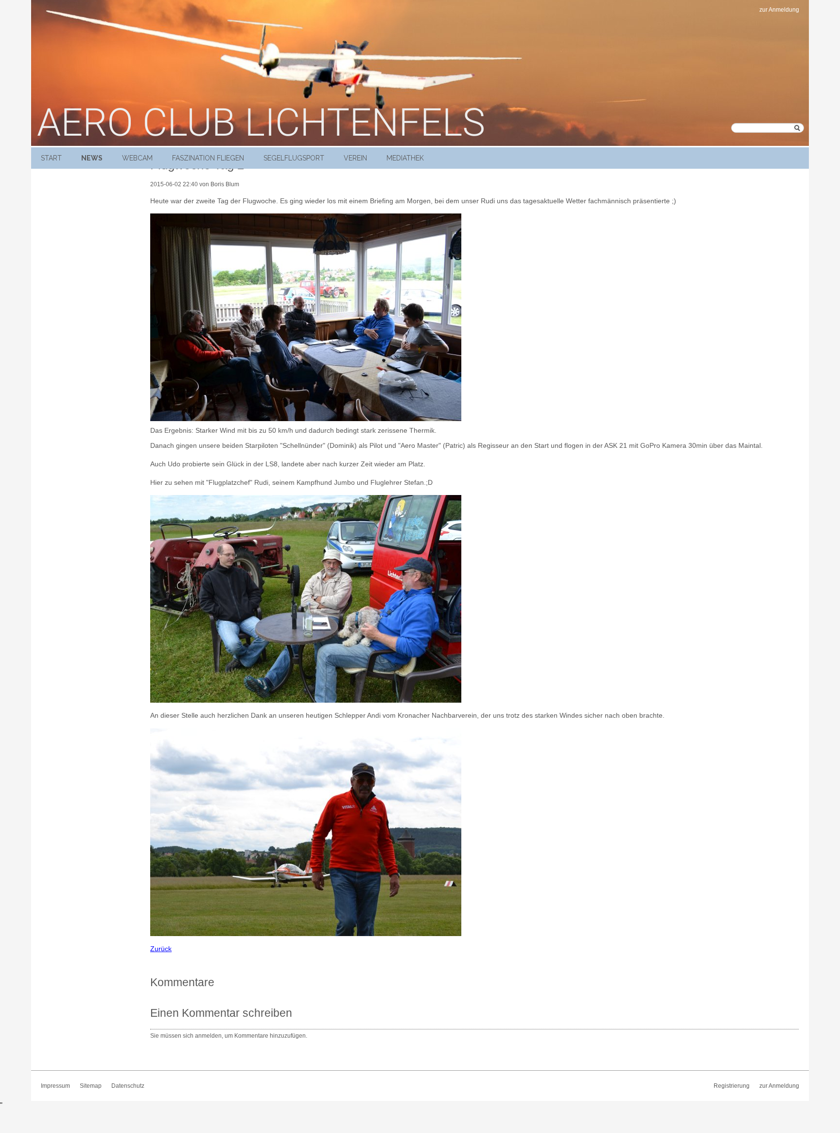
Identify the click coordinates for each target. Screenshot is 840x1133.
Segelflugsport (293, 158)
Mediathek (405, 158)
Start (51, 158)
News (92, 158)
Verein (355, 158)
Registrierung (732, 1085)
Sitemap (91, 1085)
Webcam (137, 158)
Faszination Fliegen (208, 158)
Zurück (161, 949)
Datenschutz (127, 1085)
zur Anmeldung (779, 9)
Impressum (55, 1085)
